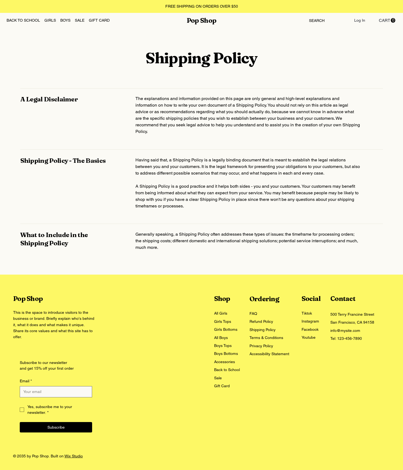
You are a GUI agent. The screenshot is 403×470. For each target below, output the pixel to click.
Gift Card (222, 386)
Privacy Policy (261, 346)
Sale (218, 378)
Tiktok (307, 313)
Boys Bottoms (226, 353)
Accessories (224, 362)
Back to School (227, 370)
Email (26, 381)
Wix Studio (73, 456)
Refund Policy (261, 321)
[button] (387, 20)
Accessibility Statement (269, 354)
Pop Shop (201, 20)
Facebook (310, 329)
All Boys (221, 337)
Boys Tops (223, 345)
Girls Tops (222, 321)
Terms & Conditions (266, 337)
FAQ (253, 313)
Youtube (309, 337)
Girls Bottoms (226, 329)
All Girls (220, 313)
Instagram (310, 321)
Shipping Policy (262, 329)
